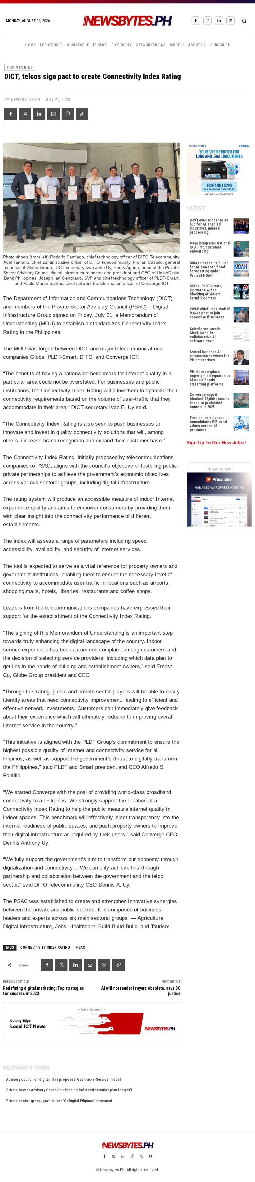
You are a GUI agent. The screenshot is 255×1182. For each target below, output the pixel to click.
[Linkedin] (219, 20)
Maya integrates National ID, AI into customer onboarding (210, 247)
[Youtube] (150, 1156)
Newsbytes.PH (25, 99)
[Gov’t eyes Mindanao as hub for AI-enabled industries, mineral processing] (241, 226)
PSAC (80, 947)
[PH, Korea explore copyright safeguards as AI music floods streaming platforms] (241, 377)
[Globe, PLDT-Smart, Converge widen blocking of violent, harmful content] (241, 291)
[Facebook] (196, 20)
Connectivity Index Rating (45, 947)
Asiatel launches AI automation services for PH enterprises (209, 356)
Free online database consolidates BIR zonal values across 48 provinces (208, 424)
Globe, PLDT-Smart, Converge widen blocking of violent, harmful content (206, 292)
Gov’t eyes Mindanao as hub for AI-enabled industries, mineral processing (209, 226)
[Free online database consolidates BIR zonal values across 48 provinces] (241, 423)
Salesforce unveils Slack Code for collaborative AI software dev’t (205, 335)
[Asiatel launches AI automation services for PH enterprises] (241, 357)
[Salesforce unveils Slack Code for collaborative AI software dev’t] (241, 334)
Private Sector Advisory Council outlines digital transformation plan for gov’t (69, 1090)
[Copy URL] (82, 114)
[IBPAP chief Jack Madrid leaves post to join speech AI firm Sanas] (241, 314)
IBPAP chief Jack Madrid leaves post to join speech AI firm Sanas (210, 313)
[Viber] (68, 114)
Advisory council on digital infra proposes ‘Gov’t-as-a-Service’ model (63, 1079)
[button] (244, 21)
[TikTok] (132, 1156)
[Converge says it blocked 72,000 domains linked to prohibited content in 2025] (241, 400)
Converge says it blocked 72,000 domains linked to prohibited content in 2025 (209, 401)
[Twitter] (230, 20)
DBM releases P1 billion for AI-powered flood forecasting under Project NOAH (209, 269)
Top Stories (20, 67)
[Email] (53, 114)
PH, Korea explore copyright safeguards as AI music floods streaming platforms (210, 378)
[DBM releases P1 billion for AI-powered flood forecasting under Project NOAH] (241, 268)
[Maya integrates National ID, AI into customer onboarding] (241, 249)
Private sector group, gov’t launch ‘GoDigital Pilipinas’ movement (59, 1101)
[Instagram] (207, 20)
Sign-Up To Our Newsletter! (217, 442)
